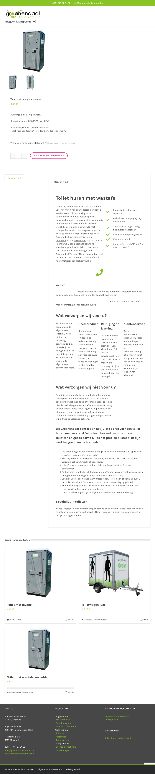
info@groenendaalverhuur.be (88, 3)
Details (71, 620)
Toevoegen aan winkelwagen (49, 155)
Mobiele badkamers (66, 726)
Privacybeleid (112, 719)
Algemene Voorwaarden (50, 769)
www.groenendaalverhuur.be (19, 753)
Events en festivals (66, 746)
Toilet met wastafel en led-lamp (29, 677)
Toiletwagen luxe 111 (95, 604)
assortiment (131, 512)
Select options (15, 620)
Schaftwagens (63, 723)
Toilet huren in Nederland (118, 738)
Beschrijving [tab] (14, 178)
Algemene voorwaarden (117, 716)
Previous (7, 51)
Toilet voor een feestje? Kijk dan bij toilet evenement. (38, 131)
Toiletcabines (63, 719)
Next (72, 51)
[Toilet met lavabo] (40, 573)
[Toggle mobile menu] (148, 14)
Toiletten (60, 733)
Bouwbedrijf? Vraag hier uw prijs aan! (29, 127)
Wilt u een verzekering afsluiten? (28, 143)
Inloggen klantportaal (19, 21)
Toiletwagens (62, 740)
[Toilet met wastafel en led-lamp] (40, 649)
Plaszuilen (61, 736)
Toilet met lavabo (19, 604)
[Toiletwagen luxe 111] (114, 573)
